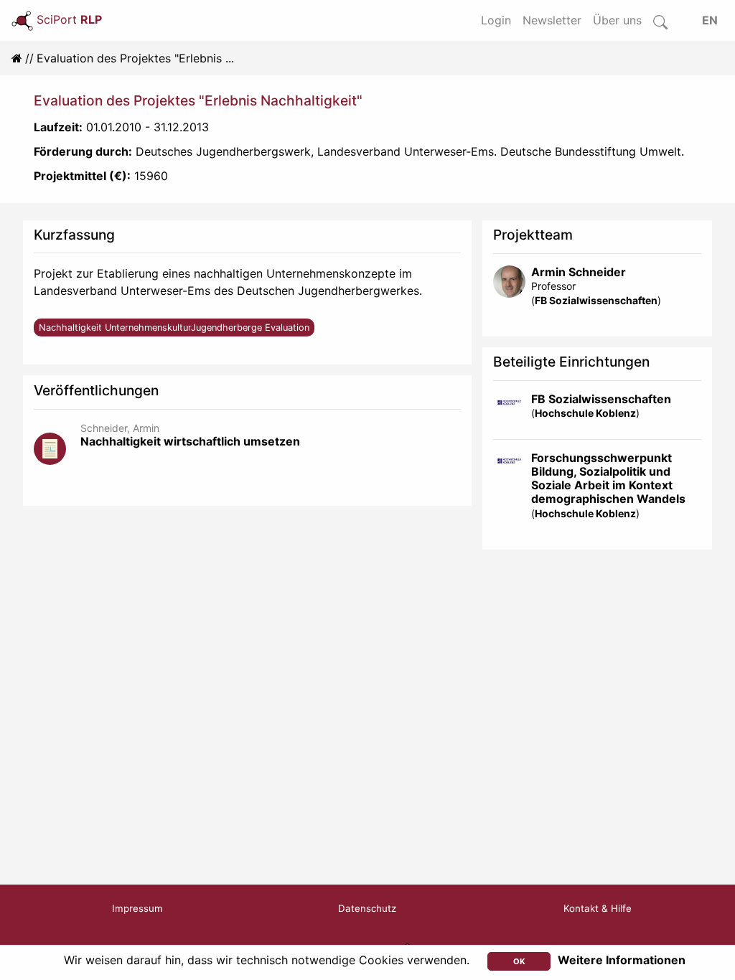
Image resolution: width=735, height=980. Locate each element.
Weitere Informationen (621, 960)
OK (519, 961)
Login (496, 20)
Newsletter (552, 20)
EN (710, 20)
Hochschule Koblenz (585, 413)
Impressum (137, 908)
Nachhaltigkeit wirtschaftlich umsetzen (190, 441)
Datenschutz (367, 908)
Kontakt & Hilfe (597, 908)
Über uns (617, 20)
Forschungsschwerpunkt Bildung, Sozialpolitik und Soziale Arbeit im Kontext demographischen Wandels (608, 479)
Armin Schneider (578, 272)
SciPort (69, 19)
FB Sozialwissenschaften (596, 300)
